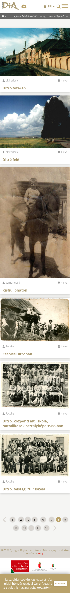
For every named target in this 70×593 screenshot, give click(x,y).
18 (46, 528)
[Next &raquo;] (54, 528)
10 (16, 528)
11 (24, 528)
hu (50, 6)
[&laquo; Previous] (4, 519)
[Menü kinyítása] (65, 6)
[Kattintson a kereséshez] (59, 5)
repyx (41, 553)
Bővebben (44, 588)
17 (38, 528)
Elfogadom (60, 583)
